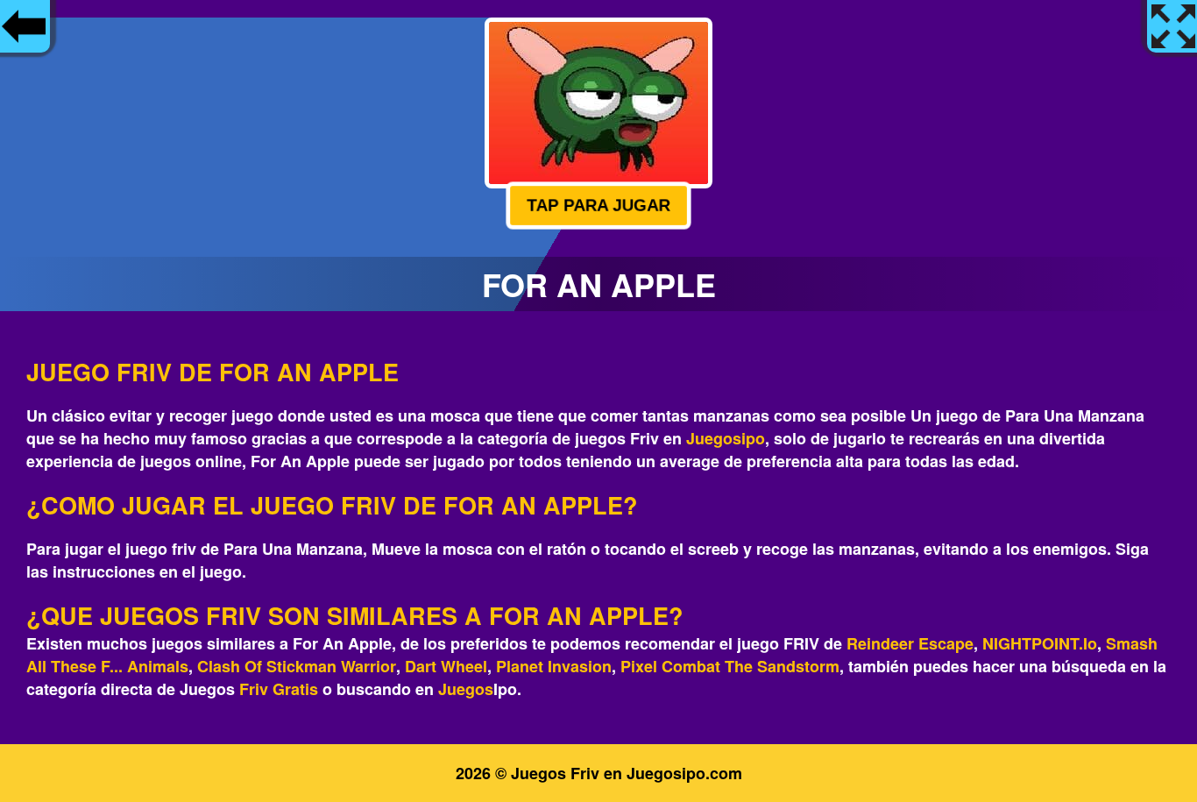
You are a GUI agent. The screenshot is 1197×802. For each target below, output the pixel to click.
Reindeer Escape (910, 643)
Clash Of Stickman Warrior (296, 666)
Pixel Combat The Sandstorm (729, 666)
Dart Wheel (446, 666)
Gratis (295, 689)
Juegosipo (725, 438)
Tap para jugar (598, 204)
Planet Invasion (554, 666)
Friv (253, 689)
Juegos (465, 689)
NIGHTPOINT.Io (1039, 643)
